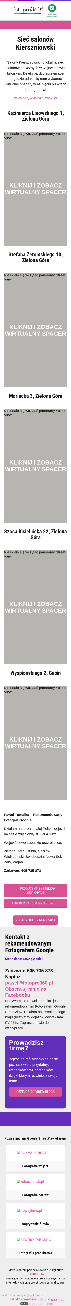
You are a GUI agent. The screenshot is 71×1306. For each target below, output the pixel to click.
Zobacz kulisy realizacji (36, 920)
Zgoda (24, 1303)
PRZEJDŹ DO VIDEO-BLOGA (35, 1092)
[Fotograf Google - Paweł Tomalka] (28, 16)
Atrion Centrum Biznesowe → (35, 903)
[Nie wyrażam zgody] (42, 1299)
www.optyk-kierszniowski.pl (35, 98)
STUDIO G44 (36, 1274)
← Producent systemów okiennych (36, 890)
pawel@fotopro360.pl (29, 983)
